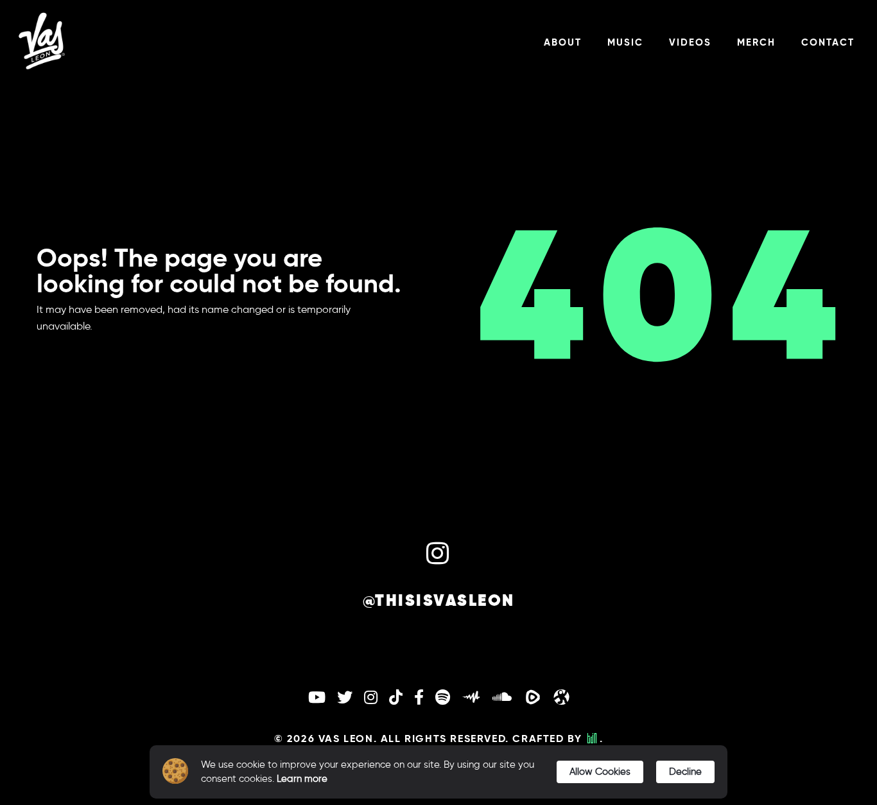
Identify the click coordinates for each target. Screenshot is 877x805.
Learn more (302, 778)
